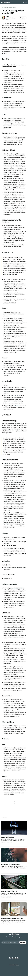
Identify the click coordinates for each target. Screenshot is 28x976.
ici (6, 524)
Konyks (15, 588)
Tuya (6, 590)
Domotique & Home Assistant (8, 7)
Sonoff (20, 588)
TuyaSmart (16, 405)
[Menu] (26, 2)
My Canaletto (5, 2)
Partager (22, 18)
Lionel (7, 16)
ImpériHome (17, 395)
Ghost (17, 965)
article (9, 124)
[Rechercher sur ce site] (24, 2)
